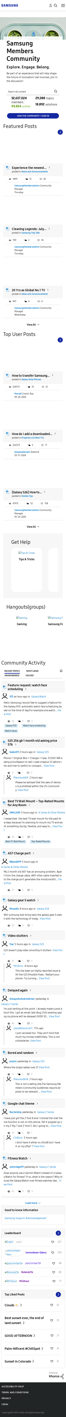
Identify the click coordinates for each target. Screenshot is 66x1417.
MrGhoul (18, 965)
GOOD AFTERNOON (19, 1336)
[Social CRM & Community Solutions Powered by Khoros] (56, 1375)
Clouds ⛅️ (12, 1305)
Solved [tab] (30, 675)
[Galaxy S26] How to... (27, 492)
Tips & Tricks (26, 559)
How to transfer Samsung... (31, 375)
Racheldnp (15, 1112)
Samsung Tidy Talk (30, 232)
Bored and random (21, 1053)
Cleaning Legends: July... (29, 229)
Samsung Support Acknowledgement (25, 1218)
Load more (31, 1203)
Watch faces (11, 731)
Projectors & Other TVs (32, 437)
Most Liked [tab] (32, 671)
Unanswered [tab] (11, 675)
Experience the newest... (29, 168)
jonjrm (13, 1061)
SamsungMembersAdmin (26, 185)
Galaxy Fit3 (11, 725)
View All (31, 324)
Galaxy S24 (43, 908)
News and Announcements (34, 171)
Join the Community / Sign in (33, 116)
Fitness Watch (17, 1158)
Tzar (11, 944)
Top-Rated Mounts (40, 841)
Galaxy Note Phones (31, 379)
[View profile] (4, 696)
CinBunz (18, 1137)
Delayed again (18, 990)
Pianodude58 (20, 777)
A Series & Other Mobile (51, 812)
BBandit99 (15, 861)
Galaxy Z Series (9, 1004)
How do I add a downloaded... (32, 434)
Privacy (6, 1398)
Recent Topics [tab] (12, 671)
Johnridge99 (16, 1166)
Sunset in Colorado (18, 1361)
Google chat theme (21, 1103)
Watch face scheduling (34, 725)
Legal (5, 1404)
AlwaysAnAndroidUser (22, 998)
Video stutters (18, 936)
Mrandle (14, 908)
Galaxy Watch (38, 696)
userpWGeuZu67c (23, 1028)
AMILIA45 (15, 812)
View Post (49, 765)
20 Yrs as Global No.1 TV (28, 290)
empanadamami (22, 452)
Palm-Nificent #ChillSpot (23, 1349)
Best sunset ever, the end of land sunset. (24, 1320)
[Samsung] (9, 5)
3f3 (11, 696)
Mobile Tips (27, 496)
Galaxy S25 (43, 752)
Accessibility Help (13, 1386)
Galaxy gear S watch (21, 900)
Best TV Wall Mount (15, 841)
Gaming (22, 624)
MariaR (18, 393)
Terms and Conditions (15, 1392)
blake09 (14, 752)
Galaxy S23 (38, 944)
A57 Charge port (19, 853)
